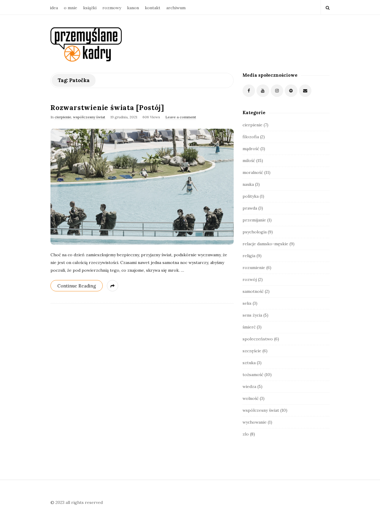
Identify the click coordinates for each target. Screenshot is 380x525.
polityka (251, 196)
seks (247, 303)
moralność (253, 172)
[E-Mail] (305, 90)
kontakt (152, 7)
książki (89, 7)
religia (249, 255)
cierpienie (63, 117)
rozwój (250, 279)
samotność (253, 291)
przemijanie (254, 220)
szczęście (252, 350)
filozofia (251, 136)
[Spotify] (291, 90)
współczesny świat (89, 117)
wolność (251, 398)
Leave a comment (180, 117)
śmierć (249, 327)
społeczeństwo (258, 339)
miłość (249, 160)
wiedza (249, 386)
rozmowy (111, 7)
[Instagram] (277, 90)
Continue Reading (76, 286)
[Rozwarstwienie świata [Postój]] (142, 187)
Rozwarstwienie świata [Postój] (107, 107)
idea (54, 7)
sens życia (252, 315)
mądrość (251, 148)
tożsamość (253, 374)
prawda (250, 208)
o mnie (70, 7)
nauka (248, 184)
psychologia (255, 232)
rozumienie (254, 267)
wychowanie (255, 422)
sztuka (249, 362)
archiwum (176, 7)
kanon (133, 7)
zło (246, 434)
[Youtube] (262, 90)
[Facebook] (249, 90)
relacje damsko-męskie (265, 243)
